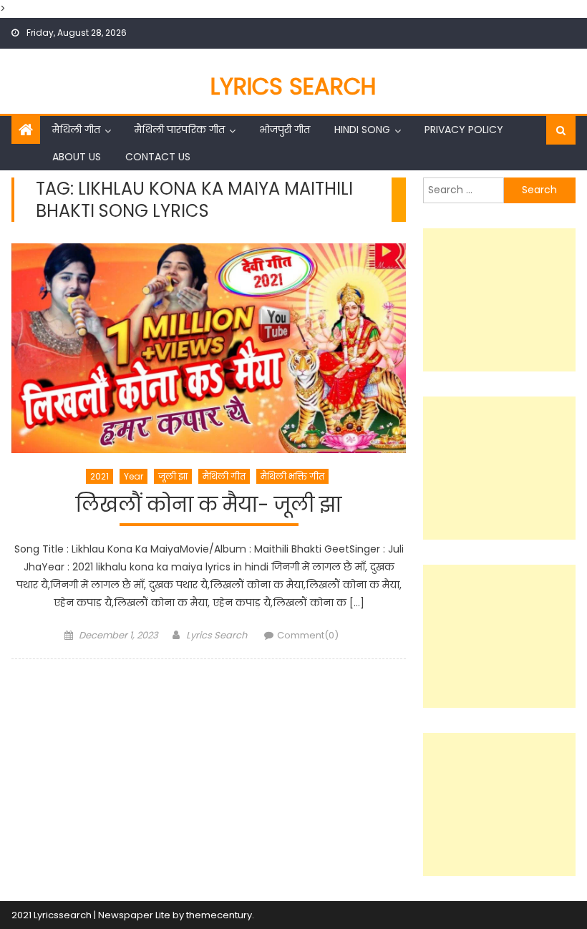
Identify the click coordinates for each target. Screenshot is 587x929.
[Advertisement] (499, 299)
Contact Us (157, 157)
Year (133, 476)
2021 (99, 476)
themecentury (219, 915)
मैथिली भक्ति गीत (292, 476)
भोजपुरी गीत (284, 129)
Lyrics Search (293, 86)
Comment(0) (308, 635)
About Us (76, 157)
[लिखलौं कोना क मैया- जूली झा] (208, 347)
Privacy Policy (464, 129)
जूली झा (173, 476)
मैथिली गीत (76, 129)
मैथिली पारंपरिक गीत (180, 129)
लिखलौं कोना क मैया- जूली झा (208, 505)
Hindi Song (362, 129)
